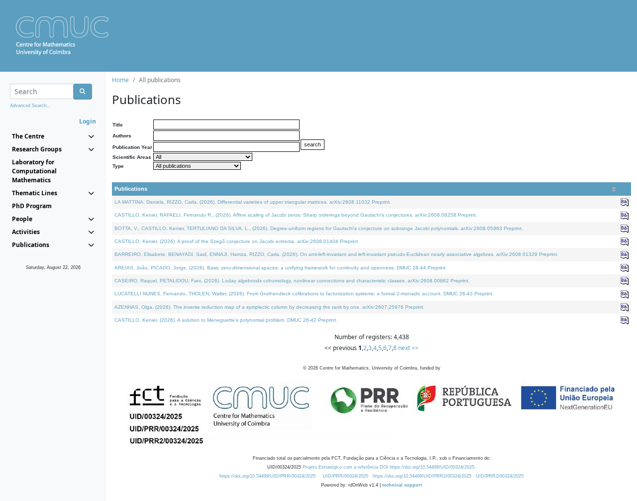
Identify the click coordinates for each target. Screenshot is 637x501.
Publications (130, 189)
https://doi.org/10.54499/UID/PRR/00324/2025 (267, 476)
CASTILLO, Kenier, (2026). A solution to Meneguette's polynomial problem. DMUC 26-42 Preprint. (225, 320)
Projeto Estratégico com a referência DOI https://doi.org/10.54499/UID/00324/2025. (389, 467)
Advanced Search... (30, 105)
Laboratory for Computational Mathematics (34, 171)
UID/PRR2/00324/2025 (500, 476)
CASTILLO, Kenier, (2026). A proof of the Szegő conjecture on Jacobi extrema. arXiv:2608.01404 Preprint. (236, 241)
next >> (408, 348)
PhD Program (32, 206)
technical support (402, 485)
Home (120, 80)
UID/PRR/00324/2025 (345, 476)
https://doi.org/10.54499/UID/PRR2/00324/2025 (422, 476)
